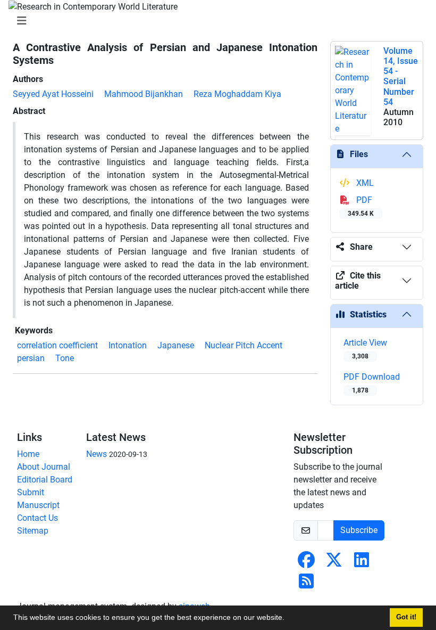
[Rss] (306, 584)
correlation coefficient (57, 345)
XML (364, 183)
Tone (64, 358)
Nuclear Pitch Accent (243, 345)
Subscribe (359, 530)
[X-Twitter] (334, 563)
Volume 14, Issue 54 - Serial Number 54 (400, 76)
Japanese (175, 345)
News (96, 454)
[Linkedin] (361, 563)
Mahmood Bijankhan (143, 94)
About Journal (43, 467)
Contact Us (37, 518)
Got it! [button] (406, 617)
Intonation (127, 345)
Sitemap (32, 531)
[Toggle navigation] (215, 20)
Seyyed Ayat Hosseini (53, 94)
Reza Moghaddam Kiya (237, 94)
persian (31, 358)
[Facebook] (306, 563)
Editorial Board (44, 479)
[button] (288, 618)
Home (28, 454)
